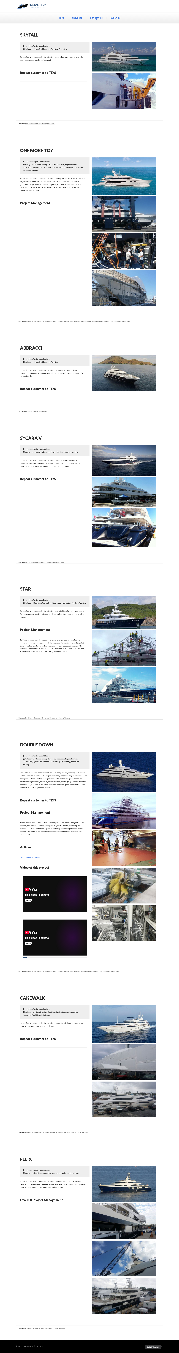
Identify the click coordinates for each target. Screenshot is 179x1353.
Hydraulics (76, 321)
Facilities (115, 18)
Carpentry (28, 124)
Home (61, 18)
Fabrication (68, 321)
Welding (127, 321)
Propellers (51, 124)
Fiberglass (45, 718)
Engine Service (58, 321)
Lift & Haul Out (86, 321)
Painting (43, 124)
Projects (77, 18)
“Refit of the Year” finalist (30, 857)
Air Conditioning (31, 321)
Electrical (36, 124)
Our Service (96, 18)
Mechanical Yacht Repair (100, 321)
